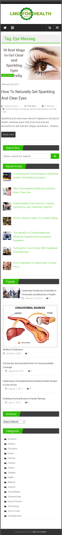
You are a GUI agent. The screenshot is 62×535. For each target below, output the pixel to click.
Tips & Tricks (7, 75)
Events (11, 453)
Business (12, 439)
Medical (11, 482)
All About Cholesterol (13, 349)
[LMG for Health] (5, 28)
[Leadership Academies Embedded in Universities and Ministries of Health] (11, 292)
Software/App (14, 496)
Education (12, 448)
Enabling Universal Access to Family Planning (24, 398)
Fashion (11, 458)
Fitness (11, 468)
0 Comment (49, 106)
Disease (11, 444)
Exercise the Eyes (12, 109)
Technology (13, 506)
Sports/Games (15, 501)
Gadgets (12, 472)
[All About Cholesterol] (30, 326)
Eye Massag (24, 109)
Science (11, 487)
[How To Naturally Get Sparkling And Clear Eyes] (31, 62)
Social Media (14, 492)
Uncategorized (14, 516)
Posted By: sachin (10, 106)
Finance (11, 463)
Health (11, 477)
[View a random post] (57, 27)
